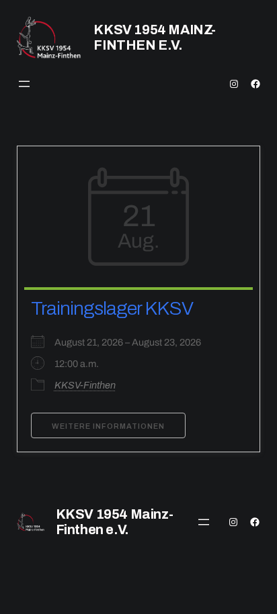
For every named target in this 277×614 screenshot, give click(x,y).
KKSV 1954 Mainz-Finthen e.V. (154, 37)
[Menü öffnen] (24, 84)
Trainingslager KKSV (112, 308)
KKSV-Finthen (85, 385)
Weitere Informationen (108, 426)
